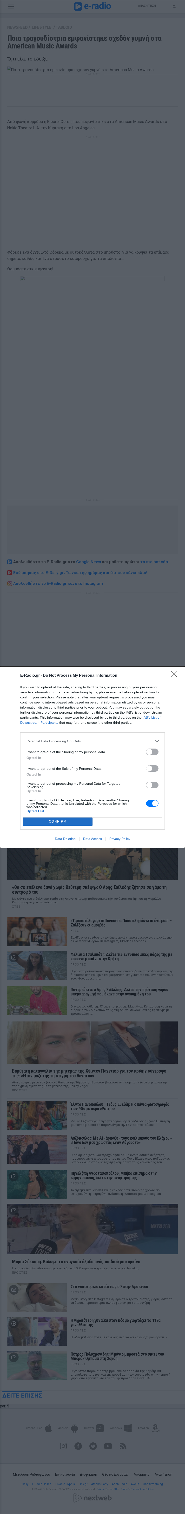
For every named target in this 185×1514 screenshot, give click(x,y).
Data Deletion (65, 839)
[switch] (152, 752)
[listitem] (92, 741)
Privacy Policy (119, 839)
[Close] (175, 675)
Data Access (92, 839)
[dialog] (92, 757)
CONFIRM (58, 821)
